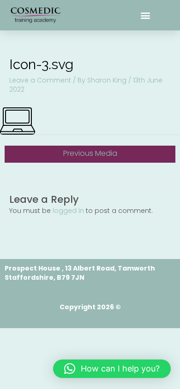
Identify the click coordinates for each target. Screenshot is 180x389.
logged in (68, 210)
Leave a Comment (40, 80)
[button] (145, 15)
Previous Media (90, 153)
